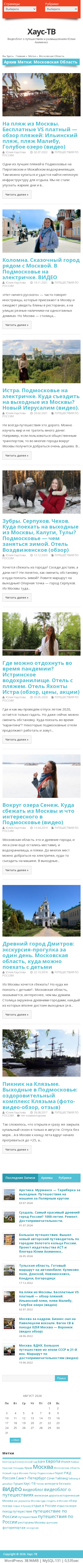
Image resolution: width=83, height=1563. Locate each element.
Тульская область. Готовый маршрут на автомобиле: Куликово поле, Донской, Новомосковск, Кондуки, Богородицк (49, 1271)
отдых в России (43, 1506)
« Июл (15, 1440)
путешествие (22, 1511)
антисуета (51, 1484)
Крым (28, 1468)
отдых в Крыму (22, 1505)
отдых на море (67, 1506)
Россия (8, 1477)
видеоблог (33, 1489)
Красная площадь (13, 1467)
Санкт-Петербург (31, 1478)
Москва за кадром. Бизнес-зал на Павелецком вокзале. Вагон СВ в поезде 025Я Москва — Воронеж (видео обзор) (47, 1325)
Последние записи (20, 1178)
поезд (7, 1511)
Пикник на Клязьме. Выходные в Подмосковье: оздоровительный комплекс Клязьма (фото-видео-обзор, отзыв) (39, 1095)
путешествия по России (37, 1519)
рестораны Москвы (32, 1522)
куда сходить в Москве (54, 1500)
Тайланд (61, 1478)
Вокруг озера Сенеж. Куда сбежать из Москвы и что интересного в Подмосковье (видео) (38, 813)
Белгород (8, 1461)
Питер (33, 1473)
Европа (53, 1461)
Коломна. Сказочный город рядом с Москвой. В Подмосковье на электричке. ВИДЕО (41, 268)
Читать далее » (17, 194)
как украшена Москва (27, 1500)
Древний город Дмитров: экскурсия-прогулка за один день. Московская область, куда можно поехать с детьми (38, 955)
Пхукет (59, 1473)
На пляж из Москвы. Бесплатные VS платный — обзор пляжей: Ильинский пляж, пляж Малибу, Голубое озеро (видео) (40, 135)
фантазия (52, 1522)
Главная (20, 56)
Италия (65, 1462)
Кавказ (75, 1461)
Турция (18, 1484)
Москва (43, 1467)
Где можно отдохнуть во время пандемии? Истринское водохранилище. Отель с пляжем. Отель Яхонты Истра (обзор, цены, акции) (41, 677)
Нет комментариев (33, 1115)
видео (12, 1488)
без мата (65, 1484)
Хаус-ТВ (41, 31)
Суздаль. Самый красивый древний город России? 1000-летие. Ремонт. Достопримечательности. (49, 1216)
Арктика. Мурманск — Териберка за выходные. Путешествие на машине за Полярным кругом (49, 1194)
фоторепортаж (14, 1527)
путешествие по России (34, 1513)
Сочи (50, 1478)
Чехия (40, 1483)
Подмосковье (45, 1473)
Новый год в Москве (15, 1473)
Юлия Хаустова (16, 152)
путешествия (27, 1517)
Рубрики (65, 1178)
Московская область (67, 1467)
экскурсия (32, 1527)
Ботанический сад (26, 1461)
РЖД (67, 1473)
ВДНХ (41, 1462)
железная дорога (46, 1495)
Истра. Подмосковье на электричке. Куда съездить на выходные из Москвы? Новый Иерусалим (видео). (41, 399)
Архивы (47, 1178)
